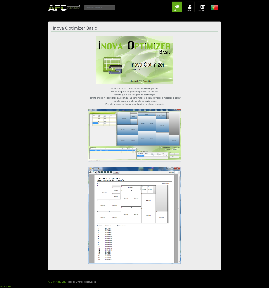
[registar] (203, 1)
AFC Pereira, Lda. (57, 282)
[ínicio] (177, 1)
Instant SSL (5, 286)
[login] (190, 1)
